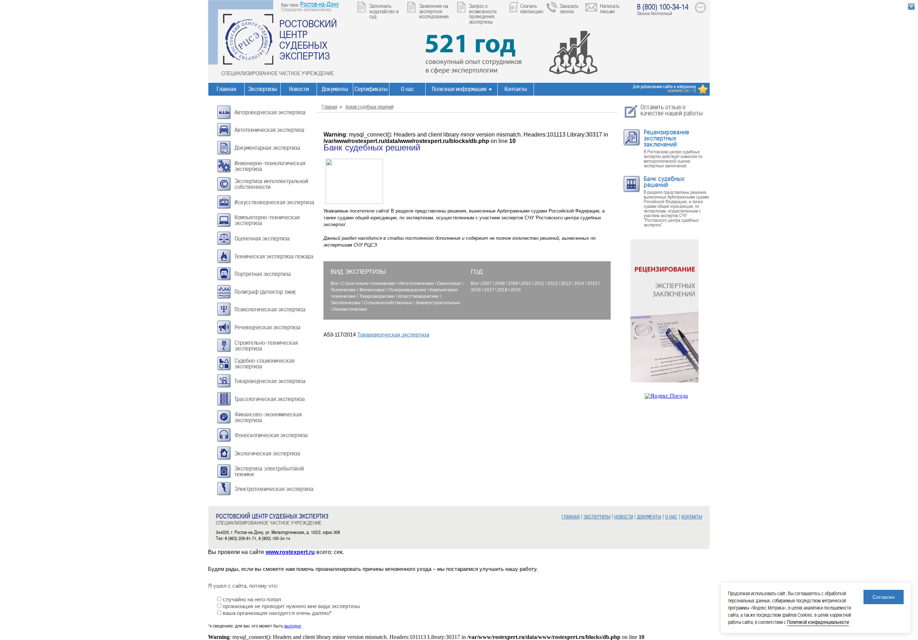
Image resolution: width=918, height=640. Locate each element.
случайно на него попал (252, 599)
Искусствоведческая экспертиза (274, 202)
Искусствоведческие (418, 296)
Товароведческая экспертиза (270, 381)
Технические (343, 289)
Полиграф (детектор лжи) (265, 291)
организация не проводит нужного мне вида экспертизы (291, 606)
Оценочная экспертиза (262, 238)
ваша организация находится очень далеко (277, 613)
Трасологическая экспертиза (270, 399)
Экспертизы (262, 89)
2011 (539, 283)
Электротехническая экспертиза (274, 489)
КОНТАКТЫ (691, 517)
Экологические (346, 302)
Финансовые (372, 289)
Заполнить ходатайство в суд (384, 11)
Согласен (883, 597)
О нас (407, 89)
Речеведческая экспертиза (268, 327)
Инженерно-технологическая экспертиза (270, 166)
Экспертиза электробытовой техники (269, 471)
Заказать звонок (569, 8)
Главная (226, 89)
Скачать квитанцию (531, 8)
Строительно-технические (368, 283)
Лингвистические (350, 309)
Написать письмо (610, 8)
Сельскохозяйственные (388, 302)
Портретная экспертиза (263, 274)
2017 (489, 289)
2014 (579, 283)
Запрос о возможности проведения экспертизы (483, 13)
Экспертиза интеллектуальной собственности (271, 184)
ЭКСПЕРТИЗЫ (596, 517)
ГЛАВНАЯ (570, 517)
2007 (487, 283)
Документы (335, 89)
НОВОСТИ (623, 517)
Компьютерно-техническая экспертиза (267, 220)
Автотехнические (416, 283)
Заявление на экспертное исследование (434, 11)
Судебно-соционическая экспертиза (264, 363)
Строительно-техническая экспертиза (266, 345)
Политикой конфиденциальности (818, 621)
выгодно (292, 626)
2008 (500, 283)
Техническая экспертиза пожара (274, 256)
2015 (592, 283)
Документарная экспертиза (267, 147)
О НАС (671, 517)
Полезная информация (459, 89)
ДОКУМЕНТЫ (649, 517)
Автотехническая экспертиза (269, 129)
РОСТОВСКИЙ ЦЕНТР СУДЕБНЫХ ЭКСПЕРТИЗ (308, 39)
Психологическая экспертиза (270, 309)
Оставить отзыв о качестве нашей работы (671, 110)
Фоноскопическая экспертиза (271, 435)
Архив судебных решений (369, 106)
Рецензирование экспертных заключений (666, 138)
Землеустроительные (438, 302)
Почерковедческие (407, 289)
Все (334, 283)
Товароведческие (376, 296)
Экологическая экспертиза (267, 453)
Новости (299, 89)
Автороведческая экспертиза (270, 112)
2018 (502, 289)
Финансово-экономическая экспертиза (268, 417)
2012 (553, 283)
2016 (476, 289)
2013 (566, 283)
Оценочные (449, 283)
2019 (516, 289)
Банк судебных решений (664, 182)
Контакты (516, 89)
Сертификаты (371, 89)
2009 (513, 283)
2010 (526, 283)
